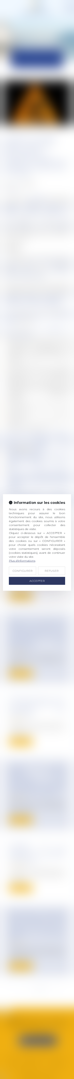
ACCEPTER (37, 581)
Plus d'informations (22, 560)
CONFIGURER (22, 571)
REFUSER (52, 571)
